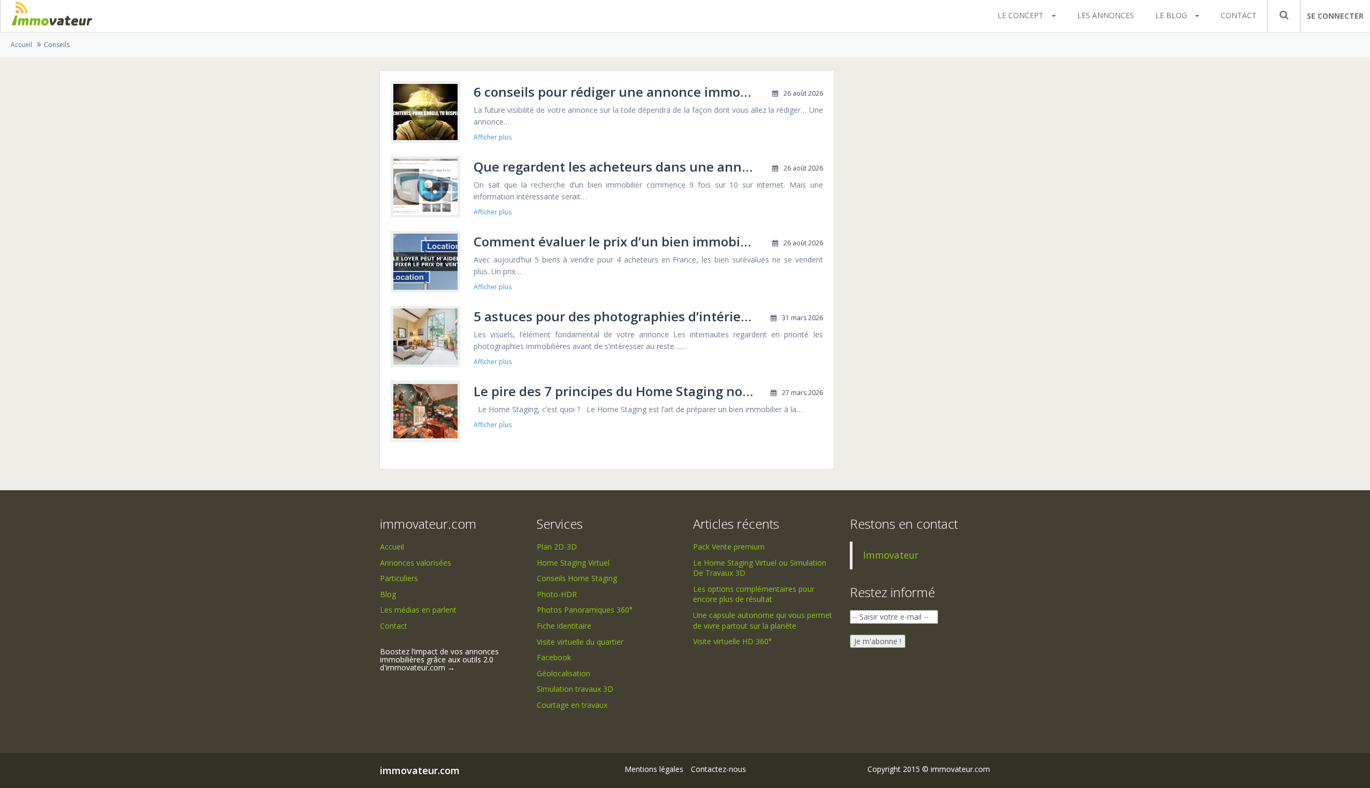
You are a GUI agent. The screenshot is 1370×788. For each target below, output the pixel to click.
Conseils (57, 44)
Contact (393, 626)
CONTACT (1239, 15)
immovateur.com (420, 770)
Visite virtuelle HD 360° (732, 641)
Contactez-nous (718, 769)
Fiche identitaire (564, 626)
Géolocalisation (563, 673)
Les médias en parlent (418, 610)
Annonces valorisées (415, 563)
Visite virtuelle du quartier (580, 642)
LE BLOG (1171, 15)
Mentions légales (654, 769)
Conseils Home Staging (577, 578)
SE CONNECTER (1335, 16)
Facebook (554, 657)
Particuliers (399, 578)
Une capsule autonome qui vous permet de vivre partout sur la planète (762, 620)
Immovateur (890, 554)
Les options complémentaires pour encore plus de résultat (754, 594)
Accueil (21, 44)
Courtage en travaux (572, 705)
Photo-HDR (557, 594)
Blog (388, 594)
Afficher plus (493, 137)
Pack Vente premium (729, 547)
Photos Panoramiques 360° (585, 610)
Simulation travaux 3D (575, 689)
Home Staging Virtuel (573, 563)
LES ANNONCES (1105, 15)
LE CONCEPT (1021, 15)
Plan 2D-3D (557, 547)
